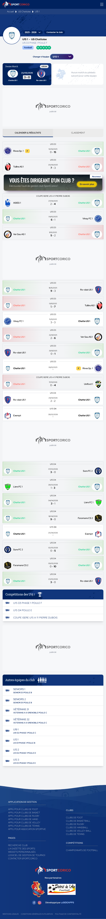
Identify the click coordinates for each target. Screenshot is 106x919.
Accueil (10, 11)
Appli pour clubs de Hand (23, 819)
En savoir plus (87, 184)
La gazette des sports (21, 848)
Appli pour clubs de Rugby (23, 815)
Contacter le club (55, 32)
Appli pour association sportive (27, 829)
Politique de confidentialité (68, 914)
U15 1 (37, 11)
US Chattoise (24, 11)
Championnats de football (82, 850)
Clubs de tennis (75, 834)
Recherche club (17, 845)
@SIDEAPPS (67, 902)
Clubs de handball (77, 827)
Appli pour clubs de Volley (24, 822)
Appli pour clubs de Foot (23, 809)
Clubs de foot (74, 817)
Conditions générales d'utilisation (37, 914)
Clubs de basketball (78, 820)
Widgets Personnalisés (21, 851)
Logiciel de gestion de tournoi (26, 855)
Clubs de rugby (75, 824)
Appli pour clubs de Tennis (23, 825)
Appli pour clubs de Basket (24, 812)
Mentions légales (11, 914)
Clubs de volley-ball (78, 830)
